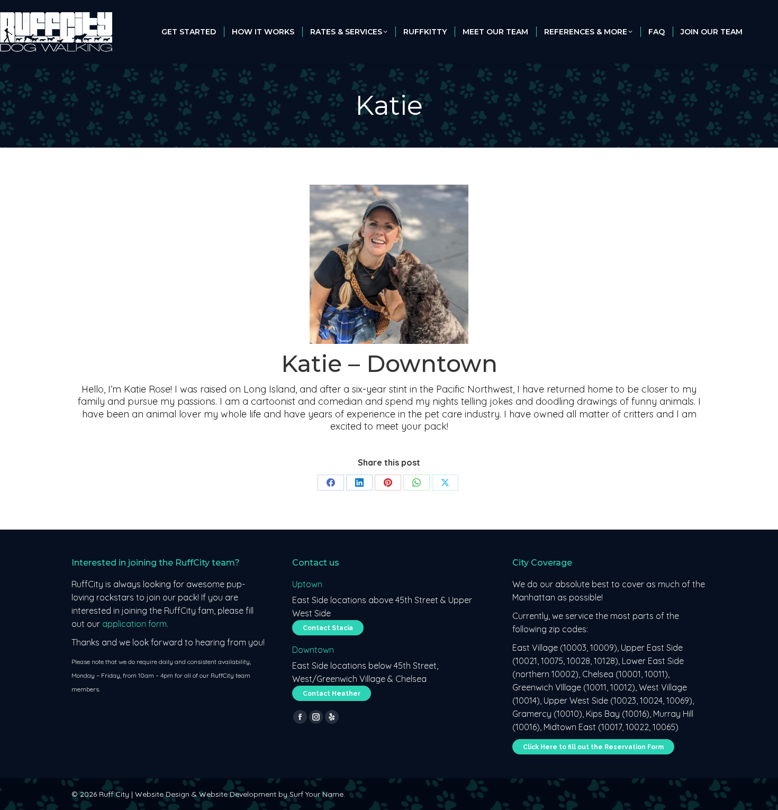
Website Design (162, 794)
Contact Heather (331, 693)
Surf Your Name (316, 794)
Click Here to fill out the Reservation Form (593, 747)
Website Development (237, 794)
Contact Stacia (328, 628)
